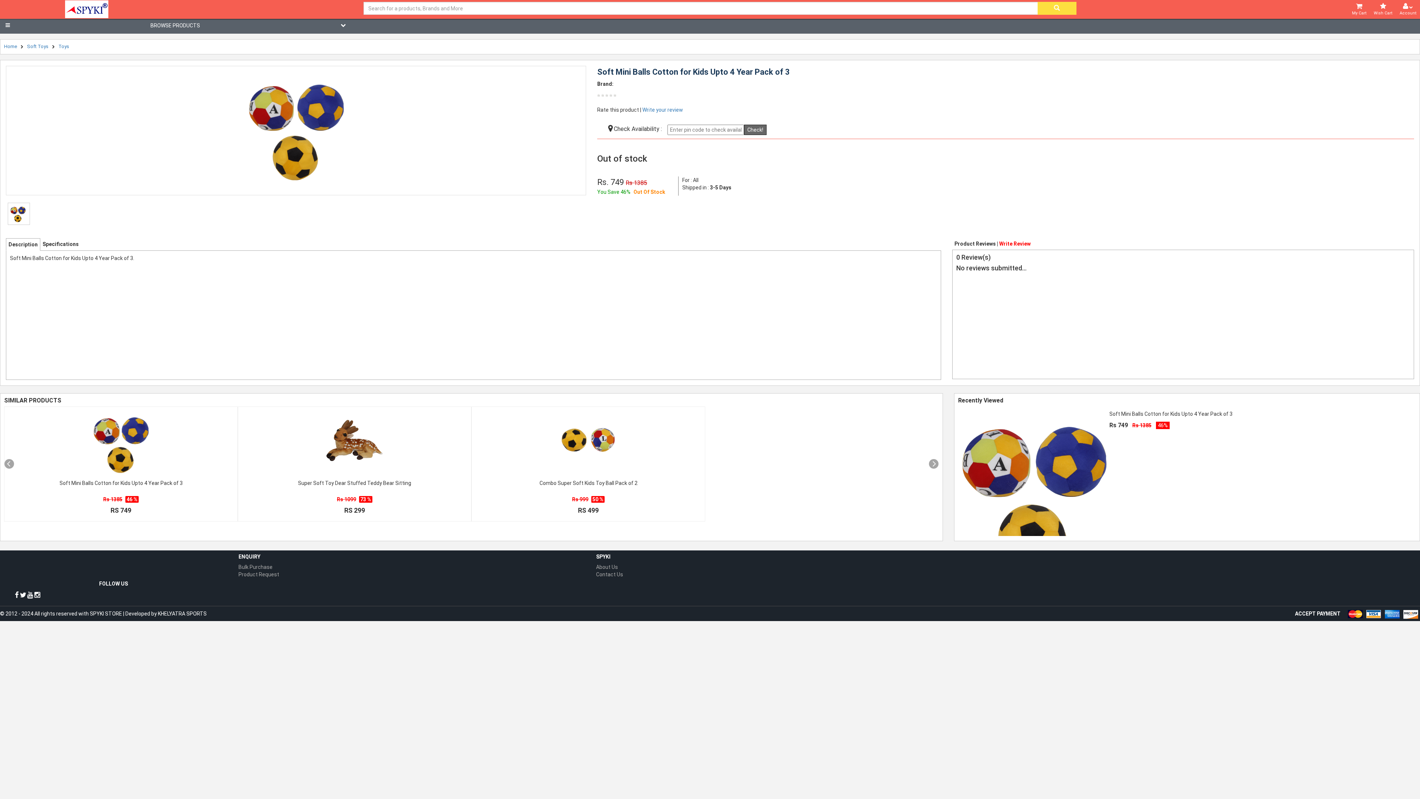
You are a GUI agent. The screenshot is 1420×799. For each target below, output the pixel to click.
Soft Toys (37, 46)
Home (10, 46)
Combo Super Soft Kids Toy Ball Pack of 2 (589, 483)
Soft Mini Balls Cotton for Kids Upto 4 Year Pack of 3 (121, 483)
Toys (63, 46)
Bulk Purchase (256, 567)
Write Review (1015, 244)
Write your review (662, 110)
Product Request (259, 574)
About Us (607, 567)
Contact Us (609, 574)
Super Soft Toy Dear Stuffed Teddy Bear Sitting (354, 483)
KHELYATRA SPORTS (182, 614)
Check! (755, 130)
